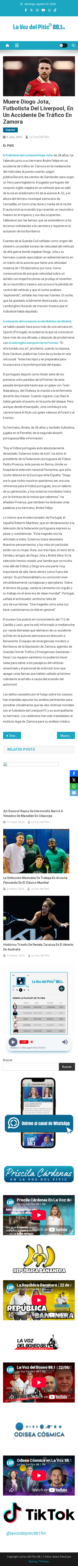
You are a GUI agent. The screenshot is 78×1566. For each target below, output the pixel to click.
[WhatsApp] (74, 786)
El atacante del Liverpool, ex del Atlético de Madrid (37, 321)
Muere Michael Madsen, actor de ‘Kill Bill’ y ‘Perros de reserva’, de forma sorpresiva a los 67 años (67, 735)
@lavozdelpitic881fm (26, 1533)
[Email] (74, 793)
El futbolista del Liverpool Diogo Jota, (28, 155)
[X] (74, 780)
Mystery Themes (39, 1561)
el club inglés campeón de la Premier (33, 343)
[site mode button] (63, 45)
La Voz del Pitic (39, 137)
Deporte (10, 129)
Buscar (8, 1060)
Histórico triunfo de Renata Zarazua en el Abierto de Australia (38, 947)
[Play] (13, 1042)
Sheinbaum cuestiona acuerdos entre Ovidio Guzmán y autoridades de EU (15, 735)
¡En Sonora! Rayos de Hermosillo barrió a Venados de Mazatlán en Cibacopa (33, 813)
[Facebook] (74, 773)
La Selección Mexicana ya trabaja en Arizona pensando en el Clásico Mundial (35, 880)
